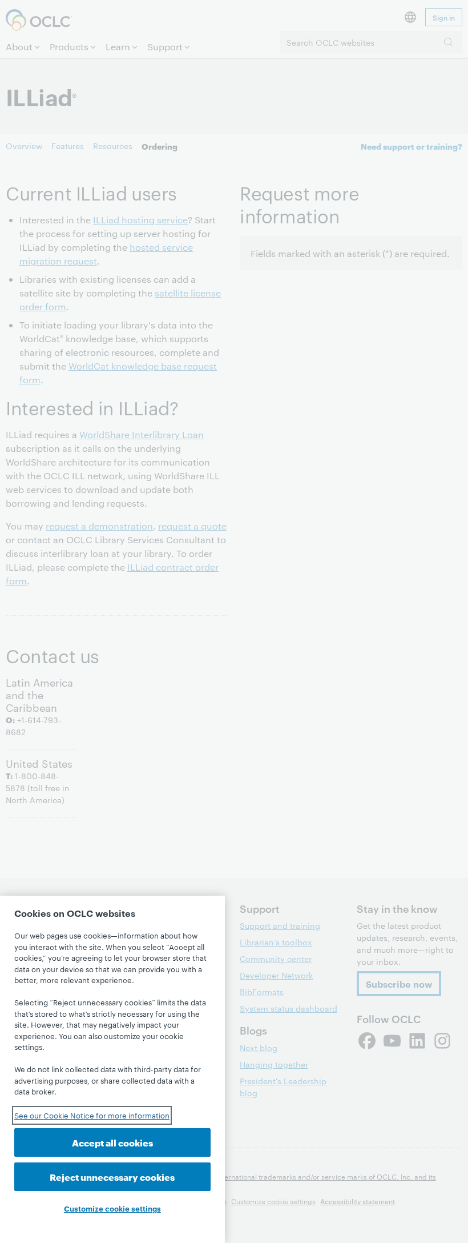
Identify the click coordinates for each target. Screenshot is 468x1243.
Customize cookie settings (112, 1208)
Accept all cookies (112, 1142)
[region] (112, 1069)
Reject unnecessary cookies (112, 1176)
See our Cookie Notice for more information (92, 1115)
